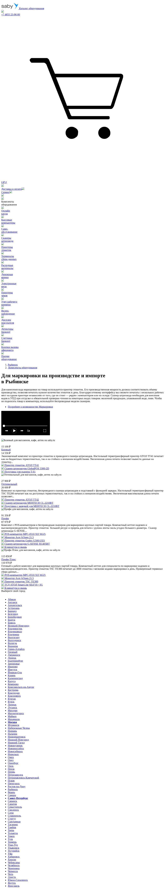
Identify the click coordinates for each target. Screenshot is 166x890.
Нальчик (12, 733)
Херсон (12, 859)
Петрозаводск (15, 774)
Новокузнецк (15, 745)
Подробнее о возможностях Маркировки (30, 406)
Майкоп (12, 716)
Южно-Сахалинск (18, 880)
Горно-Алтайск (16, 649)
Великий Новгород (18, 625)
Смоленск (13, 809)
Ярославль (13, 885)
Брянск (12, 622)
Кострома (13, 690)
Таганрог (13, 824)
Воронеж (13, 646)
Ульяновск (13, 847)
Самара (12, 795)
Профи (5, 518)
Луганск (12, 707)
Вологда (12, 643)
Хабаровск (14, 856)
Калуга (12, 681)
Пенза (11, 769)
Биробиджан (15, 617)
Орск (10, 766)
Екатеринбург (15, 660)
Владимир (13, 634)
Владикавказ (15, 631)
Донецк (12, 657)
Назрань (12, 731)
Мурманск (13, 725)
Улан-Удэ (13, 845)
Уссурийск (13, 850)
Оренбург (13, 763)
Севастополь (15, 807)
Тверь (11, 830)
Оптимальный (9, 484)
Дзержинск (14, 655)
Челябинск (14, 865)
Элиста (12, 877)
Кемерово (13, 684)
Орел (10, 760)
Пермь (11, 771)
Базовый (6, 449)
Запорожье (14, 663)
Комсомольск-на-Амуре (21, 687)
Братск (11, 619)
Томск (11, 836)
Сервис (5, 192)
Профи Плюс (8, 559)
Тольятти (13, 833)
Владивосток (15, 628)
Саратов (12, 804)
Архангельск (15, 605)
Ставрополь (14, 815)
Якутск (12, 883)
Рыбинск (13, 789)
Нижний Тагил (16, 742)
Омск (11, 757)
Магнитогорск (16, 713)
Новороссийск (16, 748)
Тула (10, 839)
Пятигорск (14, 783)
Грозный (12, 652)
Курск (11, 701)
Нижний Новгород (18, 739)
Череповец (14, 868)
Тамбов (12, 827)
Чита (10, 874)
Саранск (12, 801)
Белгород (13, 614)
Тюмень (12, 842)
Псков (11, 780)
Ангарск (12, 602)
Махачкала (14, 719)
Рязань (11, 792)
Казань (11, 675)
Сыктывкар (14, 821)
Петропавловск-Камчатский (23, 777)
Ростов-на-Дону (16, 786)
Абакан (12, 599)
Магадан (12, 710)
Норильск (13, 754)
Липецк (12, 704)
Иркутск (12, 669)
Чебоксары (14, 862)
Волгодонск (14, 640)
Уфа (10, 853)
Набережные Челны (19, 728)
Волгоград (13, 637)
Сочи (11, 812)
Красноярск (14, 695)
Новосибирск (15, 751)
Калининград (15, 678)
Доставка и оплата (11, 189)
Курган (12, 698)
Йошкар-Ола (15, 672)
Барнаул (12, 611)
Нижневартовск (16, 736)
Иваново (13, 666)
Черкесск (13, 871)
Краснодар (14, 693)
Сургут (12, 818)
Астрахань (13, 608)
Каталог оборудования (31, 8)
